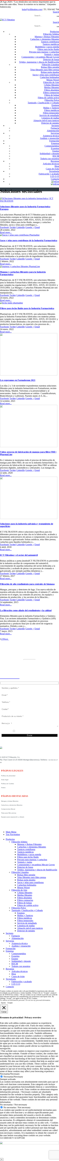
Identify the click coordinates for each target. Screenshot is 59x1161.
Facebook (4, 227)
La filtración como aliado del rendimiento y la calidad (26, 610)
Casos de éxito (52, 169)
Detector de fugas (51, 59)
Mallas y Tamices (51, 108)
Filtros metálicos (51, 110)
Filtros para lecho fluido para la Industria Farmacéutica (27, 308)
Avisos (3, 787)
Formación (54, 141)
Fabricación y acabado (49, 174)
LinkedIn (20, 227)
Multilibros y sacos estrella (47, 47)
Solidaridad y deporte (49, 153)
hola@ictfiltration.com (32, 9)
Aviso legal (4, 779)
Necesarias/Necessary (13, 1076)
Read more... (6, 232)
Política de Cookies (7, 783)
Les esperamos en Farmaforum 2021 (17, 380)
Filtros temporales (51, 113)
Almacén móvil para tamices (46, 120)
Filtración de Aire (51, 82)
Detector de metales (50, 123)
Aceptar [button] (10, 1003)
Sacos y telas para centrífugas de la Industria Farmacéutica (28, 240)
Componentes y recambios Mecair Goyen (40, 57)
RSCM (56, 156)
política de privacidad (31, 731)
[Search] (58, 16)
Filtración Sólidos (51, 34)
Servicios (55, 133)
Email (37, 227)
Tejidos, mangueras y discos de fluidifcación (39, 62)
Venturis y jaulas (51, 54)
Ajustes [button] (3, 1003)
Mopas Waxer (52, 80)
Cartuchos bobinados (49, 77)
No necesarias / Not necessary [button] (13, 1104)
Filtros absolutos (51, 90)
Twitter (12, 227)
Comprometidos (52, 146)
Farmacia (55, 128)
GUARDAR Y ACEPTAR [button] (12, 1138)
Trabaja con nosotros (49, 158)
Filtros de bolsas (51, 95)
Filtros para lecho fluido (48, 49)
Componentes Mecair (8, 809)
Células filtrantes (51, 85)
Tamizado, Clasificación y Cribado (43, 102)
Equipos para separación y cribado (12, 817)
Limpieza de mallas (50, 118)
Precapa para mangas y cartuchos (44, 52)
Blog (57, 166)
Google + (29, 227)
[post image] (29, 199)
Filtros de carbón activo (48, 97)
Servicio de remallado (49, 115)
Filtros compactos (51, 92)
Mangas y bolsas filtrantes (9, 801)
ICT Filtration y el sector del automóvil (19, 555)
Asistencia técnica (51, 136)
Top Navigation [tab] (13, 834)
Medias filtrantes (51, 87)
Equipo (55, 151)
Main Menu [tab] (11, 832)
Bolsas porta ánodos (50, 72)
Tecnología (54, 171)
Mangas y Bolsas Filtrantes (47, 36)
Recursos (55, 161)
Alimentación (53, 130)
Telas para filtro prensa (8, 813)
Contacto (55, 179)
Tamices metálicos (51, 44)
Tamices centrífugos (50, 42)
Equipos (55, 105)
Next (6, 639)
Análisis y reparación (49, 138)
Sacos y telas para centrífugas (46, 75)
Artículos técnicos (51, 163)
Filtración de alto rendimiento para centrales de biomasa (27, 584)
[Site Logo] (7, 19)
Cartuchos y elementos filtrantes (44, 39)
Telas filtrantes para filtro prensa (44, 69)
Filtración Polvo (52, 100)
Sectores (55, 125)
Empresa (55, 143)
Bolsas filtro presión (50, 67)
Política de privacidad (8, 775)
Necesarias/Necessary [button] (10, 1074)
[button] (56, 12)
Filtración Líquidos (50, 64)
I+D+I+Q (54, 176)
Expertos (55, 148)
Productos (54, 31)
